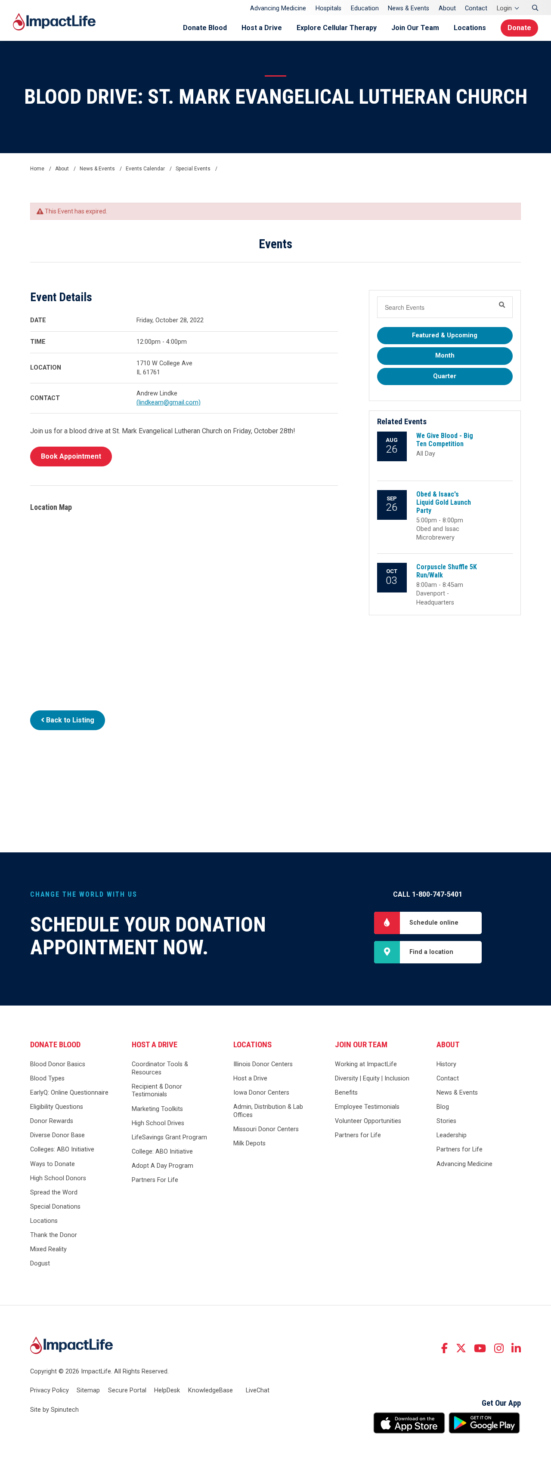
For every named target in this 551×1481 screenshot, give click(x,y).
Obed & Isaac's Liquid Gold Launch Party (443, 502)
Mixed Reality (48, 1249)
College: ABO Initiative (162, 1151)
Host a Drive (261, 28)
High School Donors (58, 1178)
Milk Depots (249, 1143)
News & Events (408, 8)
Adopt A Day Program (162, 1165)
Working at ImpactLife (366, 1064)
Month (445, 355)
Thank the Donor (53, 1235)
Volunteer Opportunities (368, 1121)
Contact (476, 8)
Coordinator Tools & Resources (160, 1068)
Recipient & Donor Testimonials (157, 1090)
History (446, 1064)
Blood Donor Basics (57, 1064)
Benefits (346, 1092)
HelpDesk (167, 1390)
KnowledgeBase (210, 1390)
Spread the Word (53, 1192)
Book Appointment (71, 456)
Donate (519, 28)
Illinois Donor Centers (263, 1064)
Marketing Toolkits (157, 1109)
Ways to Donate (52, 1164)
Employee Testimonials (367, 1107)
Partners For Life (155, 1180)
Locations (470, 28)
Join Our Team (415, 28)
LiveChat (257, 1390)
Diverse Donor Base (57, 1135)
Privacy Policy (49, 1390)
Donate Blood (205, 28)
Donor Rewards (51, 1121)
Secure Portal (127, 1390)
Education (365, 8)
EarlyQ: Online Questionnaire (69, 1092)
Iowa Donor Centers (261, 1092)
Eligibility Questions (56, 1107)
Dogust (40, 1263)
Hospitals (328, 8)
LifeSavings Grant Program (169, 1137)
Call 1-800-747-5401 (427, 894)
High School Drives (158, 1123)
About (447, 8)
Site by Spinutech (54, 1409)
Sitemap (88, 1390)
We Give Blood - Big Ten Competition (444, 440)
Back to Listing (69, 720)
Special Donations (55, 1206)
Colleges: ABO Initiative (62, 1149)
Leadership (451, 1135)
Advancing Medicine (278, 8)
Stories (446, 1121)
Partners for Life (358, 1135)
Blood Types (47, 1078)
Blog (442, 1107)
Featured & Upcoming (444, 335)
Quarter (444, 376)
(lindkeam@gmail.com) (168, 402)
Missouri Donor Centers (266, 1129)
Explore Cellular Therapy (337, 28)
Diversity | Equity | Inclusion (372, 1078)
